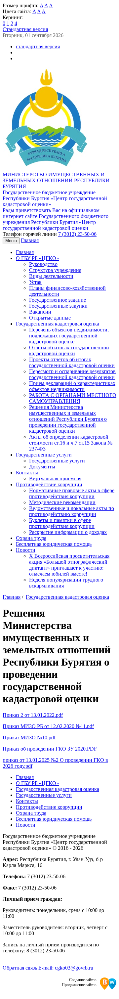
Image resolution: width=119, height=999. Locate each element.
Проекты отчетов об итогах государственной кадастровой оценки (72, 362)
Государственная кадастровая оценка (57, 323)
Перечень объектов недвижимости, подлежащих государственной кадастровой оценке (69, 335)
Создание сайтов (83, 979)
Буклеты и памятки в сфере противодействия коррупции (62, 523)
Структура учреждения (55, 270)
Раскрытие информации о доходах (68, 532)
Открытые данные (50, 318)
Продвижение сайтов (79, 984)
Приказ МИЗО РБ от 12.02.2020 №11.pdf (48, 726)
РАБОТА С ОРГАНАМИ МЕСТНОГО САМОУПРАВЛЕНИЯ (72, 398)
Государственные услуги (44, 454)
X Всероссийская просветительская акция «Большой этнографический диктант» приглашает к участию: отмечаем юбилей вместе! (69, 565)
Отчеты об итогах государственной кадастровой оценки (69, 350)
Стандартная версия (25, 29)
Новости (25, 550)
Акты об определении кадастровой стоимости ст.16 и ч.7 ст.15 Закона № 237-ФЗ (70, 443)
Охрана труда (31, 538)
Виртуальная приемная (55, 478)
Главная (30, 240)
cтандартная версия (38, 46)
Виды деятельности (51, 276)
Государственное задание (57, 300)
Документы (42, 466)
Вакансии (40, 312)
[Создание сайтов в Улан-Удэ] (108, 984)
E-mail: (65, 968)
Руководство (43, 264)
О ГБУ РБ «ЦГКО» (37, 258)
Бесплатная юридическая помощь (54, 544)
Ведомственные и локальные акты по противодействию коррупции (71, 511)
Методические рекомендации (62, 502)
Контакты (27, 472)
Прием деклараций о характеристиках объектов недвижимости (72, 386)
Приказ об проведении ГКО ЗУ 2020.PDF (50, 749)
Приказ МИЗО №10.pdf (29, 737)
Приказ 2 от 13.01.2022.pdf (33, 715)
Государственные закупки (58, 306)
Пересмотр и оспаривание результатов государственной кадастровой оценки (72, 374)
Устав (35, 282)
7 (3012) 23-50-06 (77, 234)
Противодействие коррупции (49, 484)
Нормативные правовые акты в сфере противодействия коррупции (71, 493)
